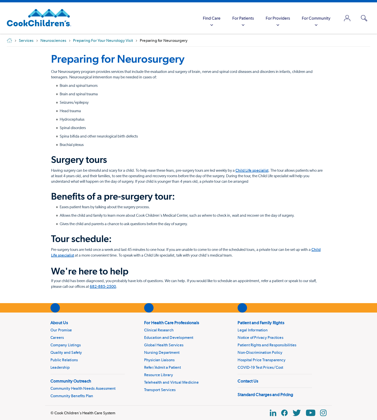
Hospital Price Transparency (261, 360)
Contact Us (248, 380)
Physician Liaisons (159, 360)
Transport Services (160, 389)
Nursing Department (162, 352)
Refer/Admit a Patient (162, 367)
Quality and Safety (66, 352)
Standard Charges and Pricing (265, 394)
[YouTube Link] (311, 413)
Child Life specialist (251, 170)
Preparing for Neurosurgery (118, 58)
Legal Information (252, 330)
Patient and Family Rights (261, 322)
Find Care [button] (212, 18)
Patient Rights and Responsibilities (267, 345)
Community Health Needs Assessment (83, 388)
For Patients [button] (243, 18)
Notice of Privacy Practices (260, 337)
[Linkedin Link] (273, 413)
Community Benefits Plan (71, 395)
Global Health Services (163, 345)
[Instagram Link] (323, 413)
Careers (57, 337)
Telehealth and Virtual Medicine (171, 382)
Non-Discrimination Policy (260, 352)
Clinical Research (159, 330)
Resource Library (158, 374)
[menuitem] (211, 18)
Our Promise (61, 330)
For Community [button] (316, 18)
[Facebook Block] (284, 413)
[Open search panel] (364, 18)
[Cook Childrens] (37, 18)
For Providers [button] (278, 18)
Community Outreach (70, 380)
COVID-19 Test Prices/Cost (260, 367)
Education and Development (168, 337)
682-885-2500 (103, 286)
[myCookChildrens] (347, 18)
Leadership (60, 367)
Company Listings (65, 345)
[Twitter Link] (296, 413)
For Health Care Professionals (171, 322)
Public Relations (64, 360)
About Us (59, 322)
